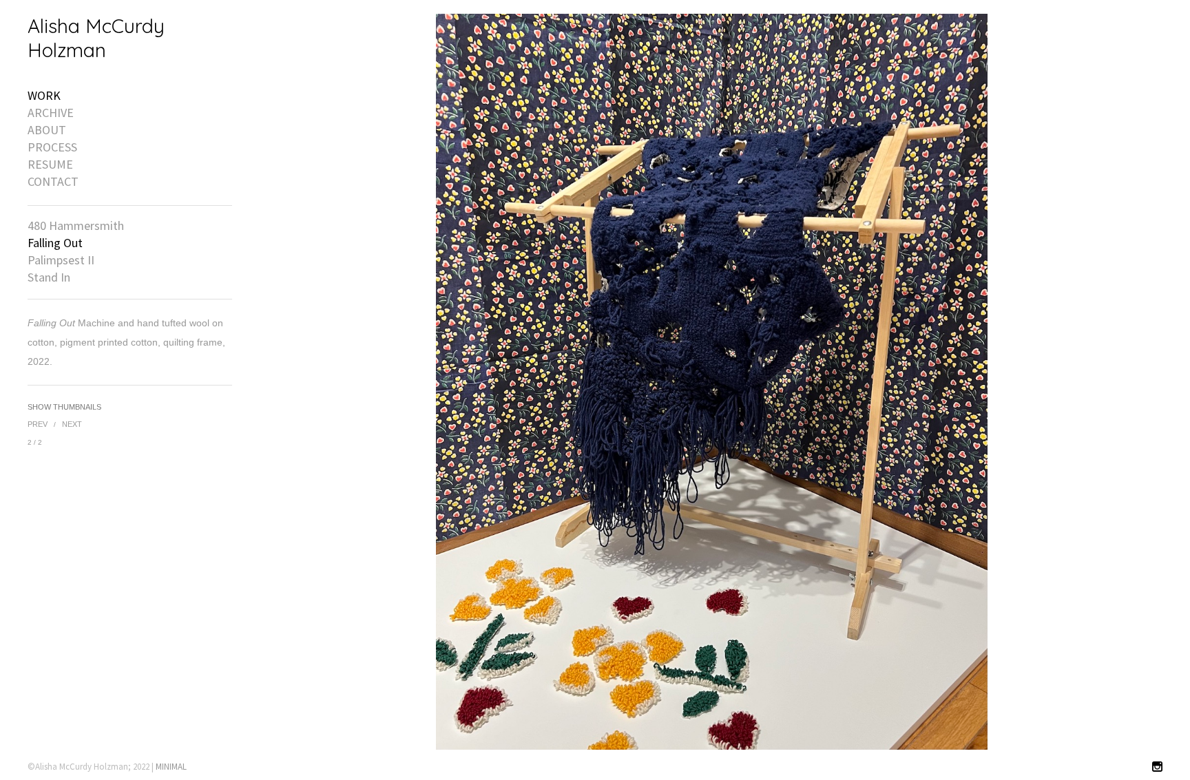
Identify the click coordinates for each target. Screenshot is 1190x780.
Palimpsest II (61, 260)
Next (72, 424)
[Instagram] (1157, 767)
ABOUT (47, 130)
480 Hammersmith (76, 226)
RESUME (50, 164)
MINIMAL (171, 766)
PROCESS (52, 147)
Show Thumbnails (64, 407)
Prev (38, 424)
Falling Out (55, 243)
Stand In (49, 277)
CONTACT (53, 182)
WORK (44, 95)
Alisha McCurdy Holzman (96, 38)
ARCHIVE (51, 113)
